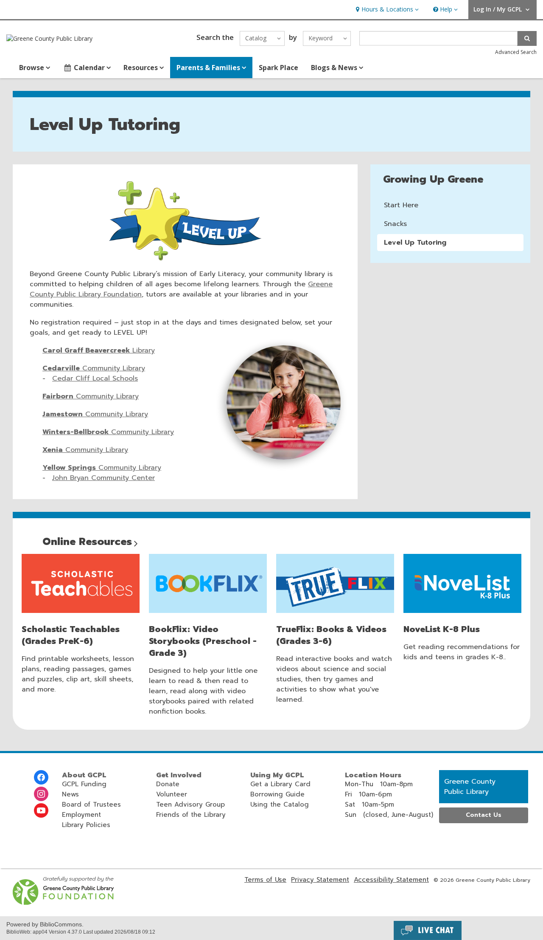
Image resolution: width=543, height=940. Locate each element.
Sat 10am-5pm (369, 804)
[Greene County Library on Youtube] (41, 810)
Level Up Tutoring (415, 242)
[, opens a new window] (64, 902)
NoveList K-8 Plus (441, 629)
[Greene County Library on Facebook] (41, 777)
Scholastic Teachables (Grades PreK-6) (71, 635)
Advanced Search (516, 52)
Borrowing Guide (277, 794)
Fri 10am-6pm (368, 794)
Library (98, 350)
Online (87, 541)
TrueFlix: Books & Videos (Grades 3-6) (331, 635)
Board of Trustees (91, 804)
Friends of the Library (191, 814)
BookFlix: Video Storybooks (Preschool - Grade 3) (203, 641)
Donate (167, 784)
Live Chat (428, 930)
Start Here (401, 205)
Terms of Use (265, 879)
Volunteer (171, 794)
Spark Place (278, 67)
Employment (81, 814)
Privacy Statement (320, 879)
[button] (386, 9)
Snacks (395, 224)
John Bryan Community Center (103, 478)
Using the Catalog (279, 804)
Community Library (93, 368)
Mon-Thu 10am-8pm (379, 784)
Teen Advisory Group (190, 804)
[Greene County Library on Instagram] (41, 794)
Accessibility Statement (391, 879)
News (70, 794)
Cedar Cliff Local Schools (95, 378)
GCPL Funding (84, 784)
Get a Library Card (280, 784)
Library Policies (86, 825)
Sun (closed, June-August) (389, 814)
